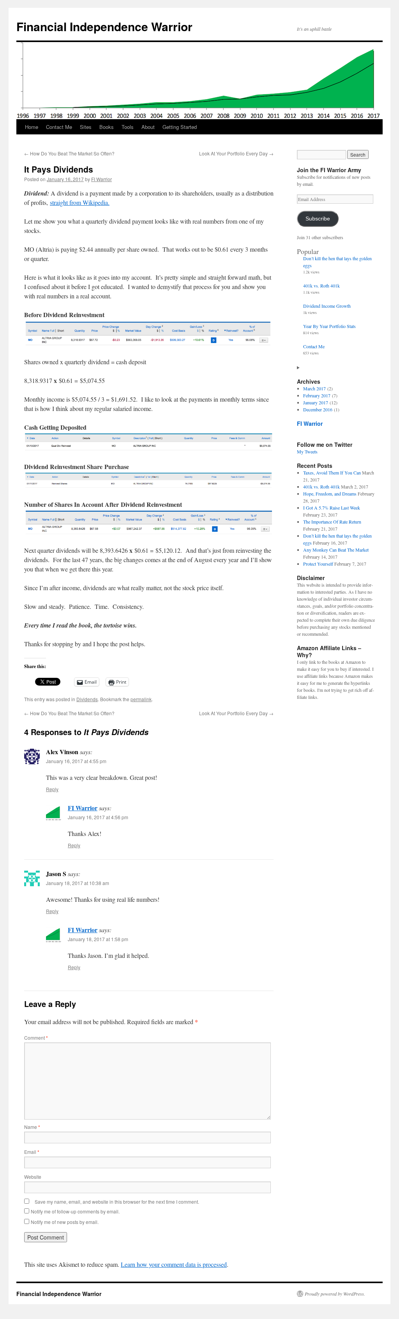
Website (32, 1176)
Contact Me (59, 126)
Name (32, 1126)
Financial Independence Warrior (104, 26)
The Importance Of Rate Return (332, 521)
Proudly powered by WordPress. (335, 1294)
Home (31, 126)
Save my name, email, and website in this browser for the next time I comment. (117, 1201)
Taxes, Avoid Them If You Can (332, 472)
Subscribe (317, 219)
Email (31, 1151)
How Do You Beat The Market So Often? (69, 153)
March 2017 (314, 388)
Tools (128, 126)
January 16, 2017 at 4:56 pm (98, 817)
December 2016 (317, 409)
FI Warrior (101, 179)
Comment (36, 1037)
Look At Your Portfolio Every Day (236, 153)
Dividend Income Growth (327, 306)
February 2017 (316, 395)
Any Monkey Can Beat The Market (336, 550)
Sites (86, 126)
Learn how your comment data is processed (174, 1264)
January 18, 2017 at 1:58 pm (98, 939)
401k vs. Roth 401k (321, 285)
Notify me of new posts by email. (65, 1221)
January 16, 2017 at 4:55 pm (76, 761)
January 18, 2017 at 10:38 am (77, 883)
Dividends (87, 699)
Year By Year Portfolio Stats (329, 326)
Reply (52, 789)
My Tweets (307, 451)
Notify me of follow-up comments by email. (75, 1211)
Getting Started (179, 126)
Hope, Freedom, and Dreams (330, 493)
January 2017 (315, 402)
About (148, 126)
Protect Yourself (318, 564)
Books (106, 126)
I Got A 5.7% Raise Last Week (331, 507)
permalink (141, 699)
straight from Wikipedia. (79, 202)
